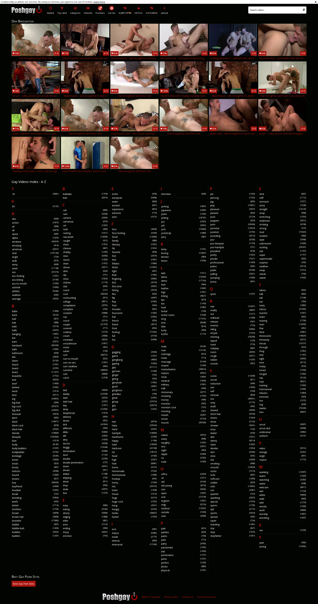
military (183, 384)
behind (35, 387)
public (232, 270)
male (183, 346)
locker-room (183, 315)
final (134, 275)
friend (134, 324)
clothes (85, 282)
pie (232, 194)
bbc (35, 356)
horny (134, 482)
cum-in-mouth (85, 358)
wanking (282, 472)
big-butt (35, 402)
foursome (134, 313)
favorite (134, 252)
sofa (232, 475)
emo (85, 524)
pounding (232, 235)
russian (232, 363)
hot (134, 486)
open (183, 493)
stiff (282, 197)
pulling (232, 274)
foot (134, 305)
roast (232, 344)
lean (183, 284)
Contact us (187, 597)
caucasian (85, 236)
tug (282, 404)
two (282, 412)
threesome (282, 335)
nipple (183, 454)
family (134, 240)
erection (85, 535)
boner (35, 459)
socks (232, 471)
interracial (134, 544)
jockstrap (183, 233)
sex (232, 398)
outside (183, 512)
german (134, 371)
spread (232, 516)
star (232, 528)
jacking (183, 206)
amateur (35, 241)
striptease (282, 220)
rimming (232, 336)
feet (134, 259)
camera (85, 217)
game (134, 355)
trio (282, 400)
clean (85, 263)
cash (85, 229)
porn (232, 224)
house (134, 494)
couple (85, 324)
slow (232, 455)
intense (134, 540)
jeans (183, 214)
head (134, 455)
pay (183, 551)
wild (282, 502)
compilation (85, 305)
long (183, 318)
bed (35, 379)
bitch (35, 417)
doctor (85, 443)
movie (183, 418)
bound (35, 475)
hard (134, 444)
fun (134, 339)
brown (35, 513)
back (35, 315)
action (35, 222)
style (282, 239)
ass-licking (35, 279)
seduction (232, 383)
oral (183, 497)
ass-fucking (35, 275)
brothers (35, 509)
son (232, 490)
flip (134, 297)
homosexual (134, 475)
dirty (85, 439)
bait (35, 322)
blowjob (35, 436)
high (134, 459)
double (85, 458)
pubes (232, 266)
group (134, 401)
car (85, 225)
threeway (282, 339)
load (183, 307)
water (282, 483)
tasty (282, 305)
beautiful (35, 375)
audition (35, 295)
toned (282, 370)
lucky (183, 330)
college (85, 301)
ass (35, 272)
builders (35, 535)
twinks (282, 408)
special (232, 501)
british (35, 505)
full (134, 335)
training (282, 385)
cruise (85, 347)
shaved (232, 410)
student (282, 235)
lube (183, 326)
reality (232, 310)
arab (35, 260)
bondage (35, 455)
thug (282, 351)
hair (134, 421)
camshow (85, 221)
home (134, 467)
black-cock (35, 425)
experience (134, 209)
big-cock (35, 406)
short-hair (232, 414)
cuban (85, 351)
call (85, 210)
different (85, 428)
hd (134, 452)
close (85, 278)
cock (85, 294)
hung (134, 505)
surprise (282, 262)
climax (85, 267)
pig (232, 201)
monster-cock (183, 407)
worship (282, 514)
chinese (85, 248)
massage (183, 361)
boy (35, 482)
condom (85, 313)
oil (183, 477)
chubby (85, 252)
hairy (134, 425)
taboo (282, 290)
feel (134, 255)
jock (183, 229)
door (85, 454)
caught (85, 240)
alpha (35, 237)
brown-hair (35, 516)
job (183, 225)
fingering (134, 278)
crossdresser (85, 343)
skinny (232, 440)
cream (85, 335)
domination (85, 451)
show (232, 421)
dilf (85, 435)
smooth (232, 467)
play (232, 205)
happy (134, 440)
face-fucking (134, 233)
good (134, 386)
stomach (282, 201)
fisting (134, 290)
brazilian (35, 490)
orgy (183, 504)
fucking (134, 332)
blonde (35, 433)
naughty (183, 442)
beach (35, 364)
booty (35, 467)
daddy (85, 394)
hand (134, 429)
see (232, 387)
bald (35, 326)
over (183, 516)
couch (85, 320)
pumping (232, 277)
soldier (232, 482)
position (232, 232)
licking (183, 296)
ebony (85, 513)
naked (183, 435)
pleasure (232, 209)
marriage (183, 354)
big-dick (35, 410)
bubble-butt (35, 528)
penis (183, 558)
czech (85, 377)
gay (134, 367)
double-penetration (85, 462)
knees (183, 260)
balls (35, 330)
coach (85, 290)
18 (35, 194)
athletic (35, 291)
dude (85, 489)
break (35, 494)
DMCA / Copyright (151, 597)
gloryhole (134, 382)
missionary (183, 392)
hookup (134, 478)
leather (183, 288)
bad (35, 318)
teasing (282, 320)
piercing (232, 197)
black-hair (35, 429)
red (232, 314)
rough (232, 355)
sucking (282, 247)
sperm (232, 505)
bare (35, 341)
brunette (35, 520)
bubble (35, 524)
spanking (232, 497)
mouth (183, 415)
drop (85, 485)
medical (183, 380)
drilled (85, 474)
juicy (183, 236)
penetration (183, 555)
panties (183, 532)
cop (85, 316)
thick (282, 332)
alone (35, 234)
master (183, 365)
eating (85, 509)
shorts (232, 417)
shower (232, 425)
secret (232, 379)
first (134, 282)
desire (85, 420)
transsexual (282, 389)
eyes (134, 216)
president (232, 251)
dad (85, 390)
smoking (232, 463)
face (134, 229)
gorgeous (134, 390)
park (183, 539)
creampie (85, 339)
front (134, 328)
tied (282, 354)
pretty (232, 254)
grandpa (134, 394)
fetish (134, 267)
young (282, 546)
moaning (183, 396)
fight (134, 271)
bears (35, 372)
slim (232, 452)
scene (232, 375)
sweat (282, 274)
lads (183, 273)
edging (85, 516)
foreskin (134, 309)
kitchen (183, 256)
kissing (183, 253)
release (232, 321)
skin (232, 436)
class (85, 255)
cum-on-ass (85, 362)
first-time (134, 286)
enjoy (85, 532)
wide (282, 498)
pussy (232, 281)
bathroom (35, 353)
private (232, 258)
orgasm (183, 500)
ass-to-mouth (35, 283)
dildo (85, 432)
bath (35, 349)
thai (282, 328)
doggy (85, 447)
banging (35, 334)
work (282, 510)
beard (35, 368)
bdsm (35, 360)
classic (85, 259)
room (232, 352)
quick (232, 294)
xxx (282, 530)
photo (183, 566)
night (183, 450)
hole (134, 463)
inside (134, 536)
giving (134, 378)
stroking (282, 224)
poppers (232, 220)
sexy (232, 402)
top (282, 377)
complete (85, 309)
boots (35, 463)
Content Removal (206, 597)
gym (134, 409)
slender (232, 448)
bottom (35, 471)
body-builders (35, 448)
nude (183, 461)
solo (232, 486)
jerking (183, 217)
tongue (282, 374)
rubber (232, 359)
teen (282, 324)
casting (85, 233)
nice (183, 446)
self (232, 391)
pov (232, 239)
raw (232, 306)
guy (134, 405)
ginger (134, 375)
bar (35, 337)
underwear (282, 432)
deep (85, 409)
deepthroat (85, 413)
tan (282, 301)
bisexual (35, 414)
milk (183, 388)
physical (183, 570)
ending (85, 528)
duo (85, 493)
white (282, 495)
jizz (183, 221)
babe (35, 311)
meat (183, 376)
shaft (232, 406)
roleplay (232, 348)
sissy (232, 429)
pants (183, 536)
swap (282, 270)
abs (35, 218)
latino (183, 280)
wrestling (282, 517)
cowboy (85, 332)
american (35, 249)
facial (134, 236)
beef (35, 383)
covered (85, 328)
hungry (134, 509)
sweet (282, 277)
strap (282, 213)
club (85, 286)
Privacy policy (171, 597)
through (282, 347)
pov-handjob (232, 247)
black (35, 421)
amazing (35, 245)
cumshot (85, 370)
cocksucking (85, 297)
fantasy (134, 244)
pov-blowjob (232, 243)
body (35, 444)
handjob (134, 433)
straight (282, 209)
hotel (134, 490)
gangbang (134, 359)
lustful (183, 334)
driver (85, 481)
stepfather (232, 535)
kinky (183, 249)
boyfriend (35, 486)
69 (35, 206)
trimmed (282, 396)
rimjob (232, 333)
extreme (134, 213)
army (35, 264)
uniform (282, 435)
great (134, 397)
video (282, 448)
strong (282, 228)
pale (183, 528)
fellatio (134, 263)
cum (85, 354)
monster (183, 403)
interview (183, 194)
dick (85, 424)
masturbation (183, 369)
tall (282, 297)
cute (85, 374)
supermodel (282, 258)
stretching (282, 216)
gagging (134, 352)
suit (282, 251)
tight (282, 358)
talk (282, 294)
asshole (35, 287)
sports (232, 513)
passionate (183, 547)
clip (85, 275)
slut (232, 459)
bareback (35, 345)
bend (35, 391)
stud (282, 232)
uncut (282, 424)
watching (282, 479)
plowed (232, 213)
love (183, 322)
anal (35, 253)
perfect (183, 562)
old (183, 481)
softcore (232, 478)
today (282, 366)
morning (183, 411)
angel (35, 256)
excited (134, 205)
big (35, 398)
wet (282, 491)
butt (85, 197)
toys (282, 381)
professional (232, 262)
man (183, 350)
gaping (134, 363)
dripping (85, 477)
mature (183, 373)
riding (232, 329)
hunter (134, 516)
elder (85, 520)
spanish (232, 494)
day (85, 405)
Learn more (99, 1)
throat (282, 343)
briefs (35, 501)
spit (232, 509)
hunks (134, 513)
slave (232, 444)
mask (183, 357)
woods (282, 506)
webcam (282, 487)
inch (134, 529)
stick (282, 194)
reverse (232, 325)
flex (134, 294)
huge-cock (134, 501)
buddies (35, 532)
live (183, 303)
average (35, 298)
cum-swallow (85, 366)
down (85, 466)
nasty (183, 438)
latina (183, 276)
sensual (232, 395)
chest (85, 244)
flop (134, 301)
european (134, 197)
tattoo (282, 309)
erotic (134, 194)
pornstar (232, 228)
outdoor (183, 508)
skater (232, 433)
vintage (282, 452)
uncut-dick (282, 428)
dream (85, 470)
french (134, 320)
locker (183, 311)
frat (134, 316)
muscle (183, 422)
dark (85, 397)
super (282, 254)
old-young (183, 485)
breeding (35, 497)
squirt (232, 520)
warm (282, 476)
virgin (282, 455)
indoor (134, 533)
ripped (232, 340)
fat (134, 248)
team (282, 316)
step (232, 532)
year (282, 542)
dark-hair (85, 401)
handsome (134, 436)
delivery (85, 416)
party (183, 543)
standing (232, 524)
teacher (282, 313)
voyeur (282, 459)
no (183, 457)
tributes (282, 393)
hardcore (134, 448)
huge (134, 497)
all (35, 230)
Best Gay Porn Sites (23, 583)
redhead (232, 317)
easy (85, 505)
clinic (85, 271)
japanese (183, 210)
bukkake (85, 194)
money (183, 399)
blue (35, 440)
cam (85, 214)
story (282, 205)
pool (232, 216)
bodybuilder (35, 452)
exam (134, 201)
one (183, 489)
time (282, 362)
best (35, 395)
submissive (282, 243)
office (183, 474)
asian (35, 268)
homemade (134, 471)
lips (183, 299)
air (35, 226)
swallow (282, 266)
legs (183, 292)
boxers (35, 478)
